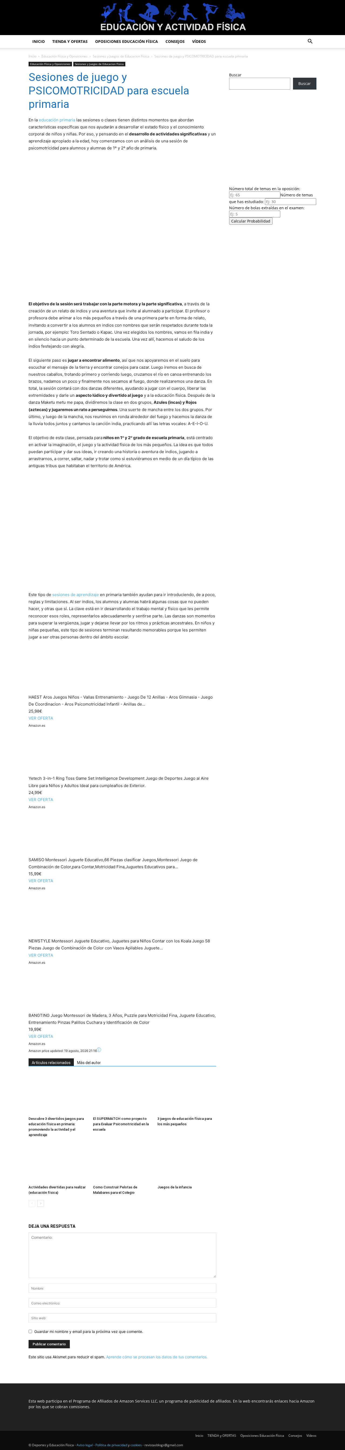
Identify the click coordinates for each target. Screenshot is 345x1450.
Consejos (175, 41)
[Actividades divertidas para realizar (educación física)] (58, 1162)
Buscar (235, 74)
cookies (136, 1445)
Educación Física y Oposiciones (65, 56)
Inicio (38, 41)
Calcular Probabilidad (250, 221)
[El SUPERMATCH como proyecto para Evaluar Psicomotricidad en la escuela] (122, 1094)
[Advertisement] (272, 136)
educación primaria (57, 119)
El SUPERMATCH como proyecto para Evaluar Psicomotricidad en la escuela (121, 1124)
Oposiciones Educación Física (126, 41)
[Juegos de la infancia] (186, 1162)
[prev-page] (32, 1203)
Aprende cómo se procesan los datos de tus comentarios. (157, 1357)
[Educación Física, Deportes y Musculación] (172, 18)
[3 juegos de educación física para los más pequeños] (186, 1094)
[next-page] (40, 1203)
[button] (309, 42)
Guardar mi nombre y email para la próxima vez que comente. (88, 1331)
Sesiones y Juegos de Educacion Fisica (121, 56)
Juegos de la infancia (174, 1187)
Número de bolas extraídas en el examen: (267, 207)
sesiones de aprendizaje (75, 594)
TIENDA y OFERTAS (70, 41)
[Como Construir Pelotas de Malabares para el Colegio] (122, 1162)
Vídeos (199, 41)
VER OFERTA (41, 718)
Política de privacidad (111, 1445)
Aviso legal (85, 1445)
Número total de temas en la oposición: (264, 188)
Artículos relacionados (51, 1063)
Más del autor (89, 1063)
